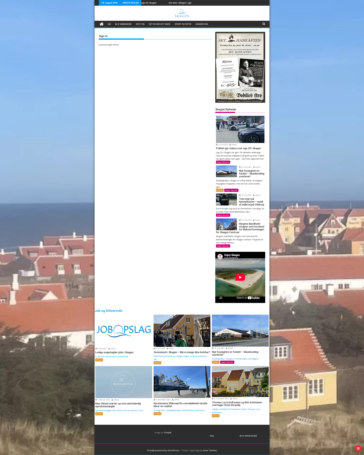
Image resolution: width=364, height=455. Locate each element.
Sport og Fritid (183, 24)
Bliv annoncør (123, 24)
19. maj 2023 (246, 195)
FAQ (212, 435)
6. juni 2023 (160, 348)
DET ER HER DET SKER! (159, 24)
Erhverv (220, 190)
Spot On (140, 24)
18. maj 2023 (246, 220)
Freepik (167, 432)
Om (109, 24)
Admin (234, 144)
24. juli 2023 (223, 144)
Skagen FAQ (202, 24)
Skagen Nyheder (223, 162)
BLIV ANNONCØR (248, 435)
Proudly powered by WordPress (163, 450)
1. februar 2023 (103, 400)
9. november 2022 (221, 398)
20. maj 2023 (246, 167)
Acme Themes (210, 450)
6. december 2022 (162, 399)
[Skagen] (101, 23)
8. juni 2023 (102, 348)
